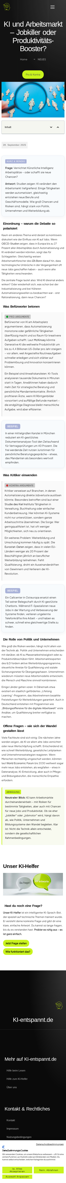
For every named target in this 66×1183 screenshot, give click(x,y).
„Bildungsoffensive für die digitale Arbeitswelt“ (29, 708)
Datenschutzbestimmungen (50, 1144)
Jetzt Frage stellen (16, 943)
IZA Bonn (37, 260)
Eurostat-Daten (14, 546)
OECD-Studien (10, 243)
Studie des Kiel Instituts (19, 504)
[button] (51, 127)
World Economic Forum (20, 763)
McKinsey (40, 340)
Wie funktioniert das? (18, 951)
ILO (9, 663)
